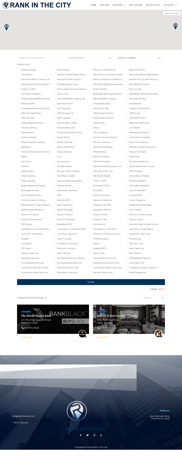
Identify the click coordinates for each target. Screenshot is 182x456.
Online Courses (64, 239)
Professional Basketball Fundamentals (36, 98)
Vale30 (96, 128)
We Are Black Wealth (139, 176)
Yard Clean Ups (136, 248)
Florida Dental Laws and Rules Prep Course (36, 152)
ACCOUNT (169, 5)
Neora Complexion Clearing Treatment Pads (108, 79)
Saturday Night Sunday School (143, 224)
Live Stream (134, 128)
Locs (59, 156)
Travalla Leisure (64, 166)
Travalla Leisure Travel (67, 84)
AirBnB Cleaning (64, 142)
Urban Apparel (28, 181)
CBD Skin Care (136, 243)
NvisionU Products (29, 214)
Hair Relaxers (135, 103)
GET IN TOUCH (153, 5)
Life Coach (26, 161)
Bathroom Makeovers (139, 123)
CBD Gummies (28, 118)
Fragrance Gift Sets (102, 205)
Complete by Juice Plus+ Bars (35, 229)
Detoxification (27, 132)
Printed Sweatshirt (137, 181)
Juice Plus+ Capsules (67, 234)
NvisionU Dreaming (66, 219)
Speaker (25, 239)
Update (91, 282)
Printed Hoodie (64, 185)
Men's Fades (135, 253)
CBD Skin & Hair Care (103, 171)
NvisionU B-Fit (63, 200)
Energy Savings (28, 70)
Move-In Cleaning (101, 142)
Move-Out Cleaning (138, 142)
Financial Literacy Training (33, 200)
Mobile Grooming (101, 156)
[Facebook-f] (81, 435)
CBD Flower (134, 113)
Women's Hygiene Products (142, 147)
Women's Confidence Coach (107, 234)
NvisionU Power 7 (65, 214)
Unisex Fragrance (137, 200)
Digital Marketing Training (33, 185)
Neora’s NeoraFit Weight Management (72, 74)
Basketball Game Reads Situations (144, 94)
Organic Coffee (28, 89)
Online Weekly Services (32, 123)
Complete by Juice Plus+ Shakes (72, 229)
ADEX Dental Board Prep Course (108, 166)
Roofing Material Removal (69, 263)
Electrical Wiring (28, 128)
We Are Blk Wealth (102, 176)
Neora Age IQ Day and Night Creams (36, 84)
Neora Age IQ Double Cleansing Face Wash (72, 89)
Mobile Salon (27, 171)
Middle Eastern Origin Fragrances (36, 205)
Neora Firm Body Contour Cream (36, 79)
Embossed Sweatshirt (139, 185)
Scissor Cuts (62, 94)
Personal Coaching (66, 248)
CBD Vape (26, 248)
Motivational (135, 239)
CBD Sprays (26, 224)
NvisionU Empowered (31, 219)
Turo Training (135, 210)
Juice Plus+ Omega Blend (141, 229)
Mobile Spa (134, 156)
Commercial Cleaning (139, 137)
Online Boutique (100, 239)
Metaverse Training (102, 210)
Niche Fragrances (137, 272)
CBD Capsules (64, 118)
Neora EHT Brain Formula (69, 79)
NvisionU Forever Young (140, 214)
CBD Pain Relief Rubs (31, 113)
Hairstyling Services (30, 258)
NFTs (59, 195)
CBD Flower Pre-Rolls (103, 113)
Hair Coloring (135, 89)
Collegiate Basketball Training (35, 108)
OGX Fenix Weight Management (108, 84)
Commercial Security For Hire (34, 267)
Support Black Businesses (69, 181)
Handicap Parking (137, 98)
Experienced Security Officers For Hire (72, 258)
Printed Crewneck (101, 195)
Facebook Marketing (103, 147)
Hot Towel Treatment (31, 94)
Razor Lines (98, 253)
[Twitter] (87, 435)
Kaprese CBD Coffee (66, 123)
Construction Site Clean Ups (34, 272)
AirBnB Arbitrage (65, 210)
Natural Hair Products (103, 118)
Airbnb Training (28, 176)
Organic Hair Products (139, 108)
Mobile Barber (99, 152)
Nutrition (25, 166)
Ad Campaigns (64, 108)
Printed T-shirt (99, 181)
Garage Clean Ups (30, 253)
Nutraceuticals (100, 89)
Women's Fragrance (102, 200)
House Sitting (63, 137)
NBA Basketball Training (104, 98)
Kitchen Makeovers (66, 128)
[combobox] (139, 58)
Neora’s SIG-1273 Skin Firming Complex (144, 79)
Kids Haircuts (99, 224)
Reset (154, 289)
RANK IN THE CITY (86, 429)
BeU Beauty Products (139, 84)
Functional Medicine (138, 161)
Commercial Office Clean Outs (107, 267)
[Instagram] (94, 435)
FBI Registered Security (140, 258)
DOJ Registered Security (32, 263)
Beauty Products (137, 70)
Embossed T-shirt (101, 185)
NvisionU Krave (100, 214)
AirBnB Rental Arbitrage (140, 205)
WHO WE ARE (135, 5)
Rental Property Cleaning (33, 142)
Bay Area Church (65, 103)
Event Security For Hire (67, 267)
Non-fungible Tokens (31, 195)
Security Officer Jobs (102, 272)
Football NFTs (135, 195)
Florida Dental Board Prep (69, 132)
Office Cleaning (100, 132)
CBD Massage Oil (65, 113)
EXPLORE (104, 5)
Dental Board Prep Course (141, 166)
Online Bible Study (102, 103)
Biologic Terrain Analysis (68, 171)
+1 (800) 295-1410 (20, 422)
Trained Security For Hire (104, 258)
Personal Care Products (104, 70)
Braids (24, 156)
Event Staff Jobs (136, 263)
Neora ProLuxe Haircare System (108, 74)
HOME (93, 5)
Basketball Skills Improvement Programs (108, 94)
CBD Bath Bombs (137, 118)
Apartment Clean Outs (139, 234)
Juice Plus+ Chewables (32, 234)
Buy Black (98, 190)
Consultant (26, 243)
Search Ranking (64, 152)
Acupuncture (63, 161)
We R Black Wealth (66, 176)
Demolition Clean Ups (67, 272)
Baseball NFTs (99, 248)
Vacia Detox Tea (100, 108)
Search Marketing (65, 147)
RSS (163, 289)
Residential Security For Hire (106, 263)
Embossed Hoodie (30, 190)
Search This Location (172, 13)
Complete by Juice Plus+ (104, 229)
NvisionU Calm (100, 219)
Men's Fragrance (64, 205)
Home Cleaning (28, 137)
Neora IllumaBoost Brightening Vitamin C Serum (144, 74)
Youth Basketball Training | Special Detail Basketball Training (72, 98)
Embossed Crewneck (67, 190)
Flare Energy (99, 123)
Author (96, 243)
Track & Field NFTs (137, 190)
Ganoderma (26, 74)
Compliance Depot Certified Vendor (144, 267)
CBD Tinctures (136, 171)
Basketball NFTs (64, 224)
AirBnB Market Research (32, 210)
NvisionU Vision (136, 219)
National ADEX (28, 103)
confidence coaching (67, 243)
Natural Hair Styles (137, 152)
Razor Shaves (63, 253)
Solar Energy (63, 70)
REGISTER (117, 5)
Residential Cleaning (139, 132)
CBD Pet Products (101, 161)
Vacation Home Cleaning (105, 137)
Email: (15, 410)
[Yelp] (101, 435)
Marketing (25, 147)
